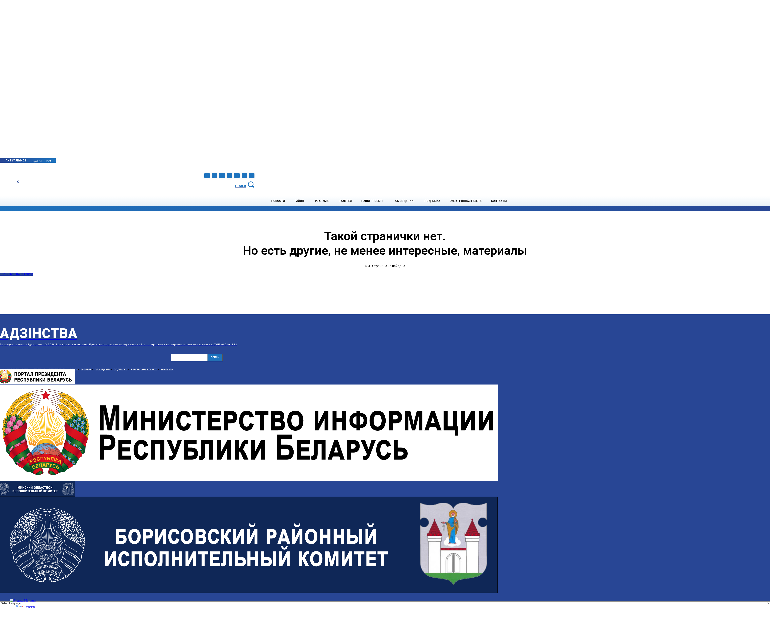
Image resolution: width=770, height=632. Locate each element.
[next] (32, 160)
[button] (245, 184)
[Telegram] (222, 175)
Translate (29, 607)
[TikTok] (229, 175)
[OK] (251, 175)
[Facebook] (207, 175)
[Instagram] (214, 175)
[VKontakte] (237, 175)
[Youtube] (244, 175)
